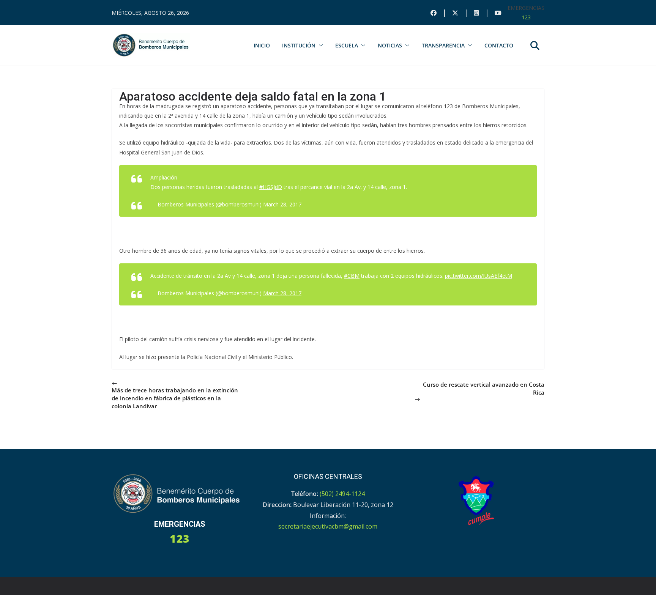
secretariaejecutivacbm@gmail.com (327, 526)
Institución (298, 45)
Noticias (390, 45)
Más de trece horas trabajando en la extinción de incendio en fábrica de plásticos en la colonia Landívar (175, 398)
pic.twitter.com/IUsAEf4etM (478, 275)
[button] (319, 45)
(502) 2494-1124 (342, 494)
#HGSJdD (270, 186)
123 (526, 17)
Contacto (498, 45)
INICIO (262, 45)
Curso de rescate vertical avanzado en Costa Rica (483, 388)
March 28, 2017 (282, 204)
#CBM (352, 275)
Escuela (346, 45)
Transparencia (443, 45)
